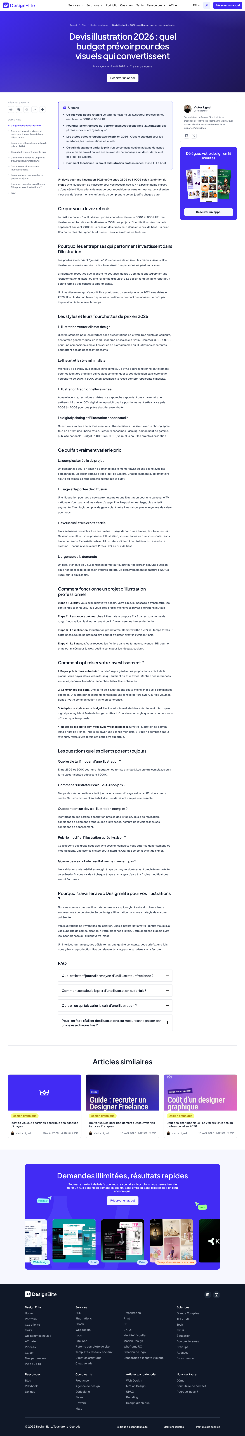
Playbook (31, 1386)
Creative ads (84, 1363)
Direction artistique (88, 1358)
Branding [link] (132, 1397)
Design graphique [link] (138, 1403)
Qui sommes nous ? (38, 1335)
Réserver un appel (208, 212)
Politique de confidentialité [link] (132, 1427)
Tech (180, 1324)
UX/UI (127, 1330)
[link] (206, 5)
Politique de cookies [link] (208, 1427)
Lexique (30, 1391)
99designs (83, 1392)
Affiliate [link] (30, 1341)
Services (81, 1307)
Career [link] (29, 1352)
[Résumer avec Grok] (34, 109)
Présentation (132, 1313)
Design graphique (99, 25)
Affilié (173, 5)
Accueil (73, 25)
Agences (183, 1353)
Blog (84, 25)
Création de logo (135, 1352)
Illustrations (84, 1318)
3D (125, 1324)
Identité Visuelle (134, 1335)
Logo (79, 1335)
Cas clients (32, 1324)
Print (127, 1318)
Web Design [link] (134, 1380)
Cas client (127, 5)
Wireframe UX (133, 1346)
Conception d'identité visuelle (144, 1358)
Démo (180, 1380)
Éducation (183, 1336)
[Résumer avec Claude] (19, 109)
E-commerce (185, 1358)
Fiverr (79, 1397)
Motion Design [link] (135, 1386)
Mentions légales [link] (174, 1427)
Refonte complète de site (93, 1346)
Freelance (82, 1380)
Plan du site (33, 1364)
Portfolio (111, 5)
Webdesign (83, 1330)
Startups (183, 1347)
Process (30, 1347)
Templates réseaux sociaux (94, 1352)
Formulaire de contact (191, 1386)
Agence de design (88, 1386)
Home (29, 1313)
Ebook (80, 1324)
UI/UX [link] (130, 1392)
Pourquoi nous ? (187, 1391)
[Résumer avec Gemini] (42, 109)
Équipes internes (188, 1341)
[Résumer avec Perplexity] (26, 109)
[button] (76, 5)
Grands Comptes (188, 1313)
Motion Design (133, 1341)
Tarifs (140, 5)
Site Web (81, 1341)
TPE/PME (183, 1319)
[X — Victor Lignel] (194, 136)
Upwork (81, 1403)
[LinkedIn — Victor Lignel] (186, 136)
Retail (181, 1330)
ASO (78, 1313)
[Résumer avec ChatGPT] (11, 109)
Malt (79, 1408)
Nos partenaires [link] (35, 1358)
